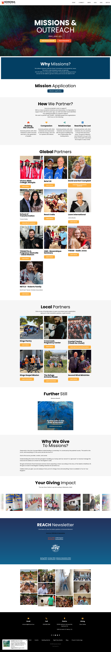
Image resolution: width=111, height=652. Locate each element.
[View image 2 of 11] (29, 587)
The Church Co (55, 646)
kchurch (24, 624)
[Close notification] (26, 640)
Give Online (82, 624)
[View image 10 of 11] (82, 587)
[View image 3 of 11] (29, 599)
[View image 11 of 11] (82, 599)
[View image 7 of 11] (64, 582)
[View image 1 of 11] (29, 575)
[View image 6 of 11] (46, 601)
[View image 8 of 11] (64, 601)
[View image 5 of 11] (46, 589)
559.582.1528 (46, 624)
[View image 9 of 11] (82, 575)
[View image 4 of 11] (46, 575)
